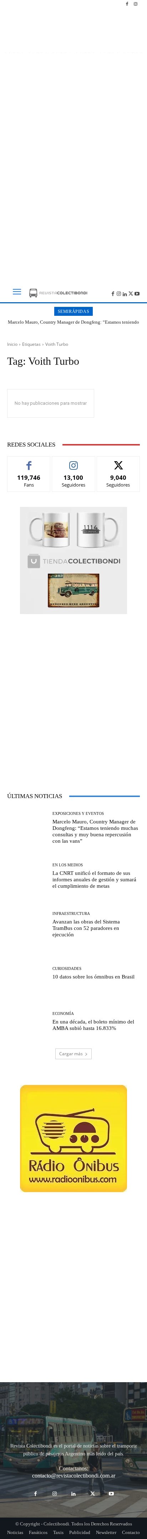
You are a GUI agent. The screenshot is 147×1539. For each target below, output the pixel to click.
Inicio (12, 344)
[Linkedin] (125, 293)
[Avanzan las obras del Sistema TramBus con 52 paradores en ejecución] (27, 925)
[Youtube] (137, 293)
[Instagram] (135, 4)
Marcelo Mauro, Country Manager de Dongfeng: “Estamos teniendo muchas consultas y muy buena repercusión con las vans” (73, 324)
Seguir (74, 461)
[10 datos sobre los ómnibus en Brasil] (27, 973)
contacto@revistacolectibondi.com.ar (73, 1476)
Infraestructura (71, 914)
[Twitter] (131, 293)
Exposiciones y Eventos (78, 814)
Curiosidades (66, 969)
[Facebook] (127, 4)
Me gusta (29, 461)
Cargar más (71, 1054)
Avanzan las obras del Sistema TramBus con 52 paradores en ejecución (86, 928)
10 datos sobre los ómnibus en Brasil (93, 977)
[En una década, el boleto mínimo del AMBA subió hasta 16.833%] (27, 1022)
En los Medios (67, 865)
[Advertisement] (73, 193)
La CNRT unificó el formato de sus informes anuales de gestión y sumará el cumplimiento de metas (94, 879)
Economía (63, 1014)
